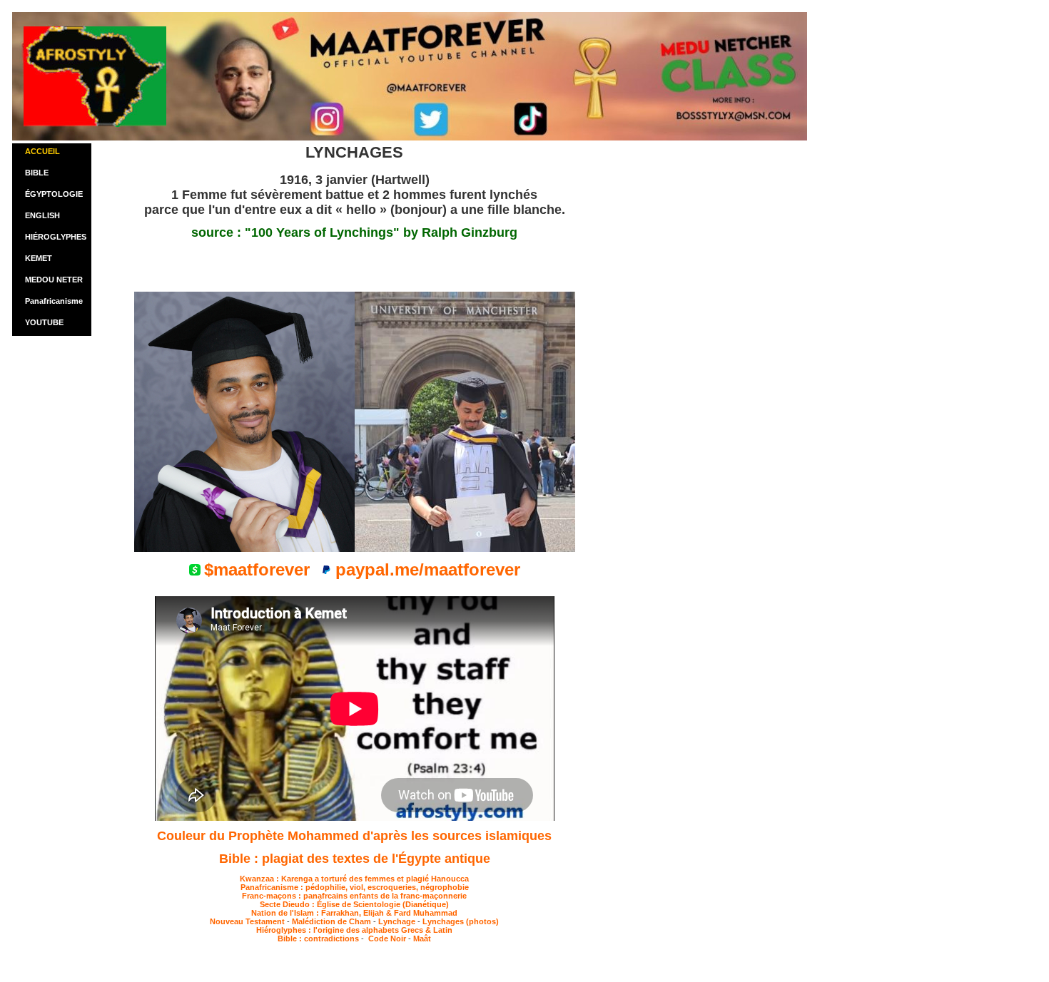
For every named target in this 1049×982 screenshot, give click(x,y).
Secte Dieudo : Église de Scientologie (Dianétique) (354, 904)
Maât (422, 938)
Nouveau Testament (247, 921)
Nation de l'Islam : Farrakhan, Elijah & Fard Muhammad (354, 913)
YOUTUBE (44, 322)
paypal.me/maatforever (427, 569)
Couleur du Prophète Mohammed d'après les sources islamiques (354, 836)
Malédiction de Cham (331, 921)
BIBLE (37, 172)
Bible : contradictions (319, 938)
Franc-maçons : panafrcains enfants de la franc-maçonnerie (354, 895)
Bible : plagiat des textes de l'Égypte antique (354, 858)
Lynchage (396, 921)
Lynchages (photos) (460, 921)
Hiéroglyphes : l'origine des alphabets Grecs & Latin (354, 930)
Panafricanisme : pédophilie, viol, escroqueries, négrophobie (354, 887)
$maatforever (257, 569)
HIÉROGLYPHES (55, 236)
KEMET (38, 258)
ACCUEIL (42, 151)
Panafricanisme (54, 301)
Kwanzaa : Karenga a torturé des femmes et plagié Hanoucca (354, 878)
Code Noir (386, 938)
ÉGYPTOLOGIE (54, 194)
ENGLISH (42, 215)
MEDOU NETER (54, 279)
